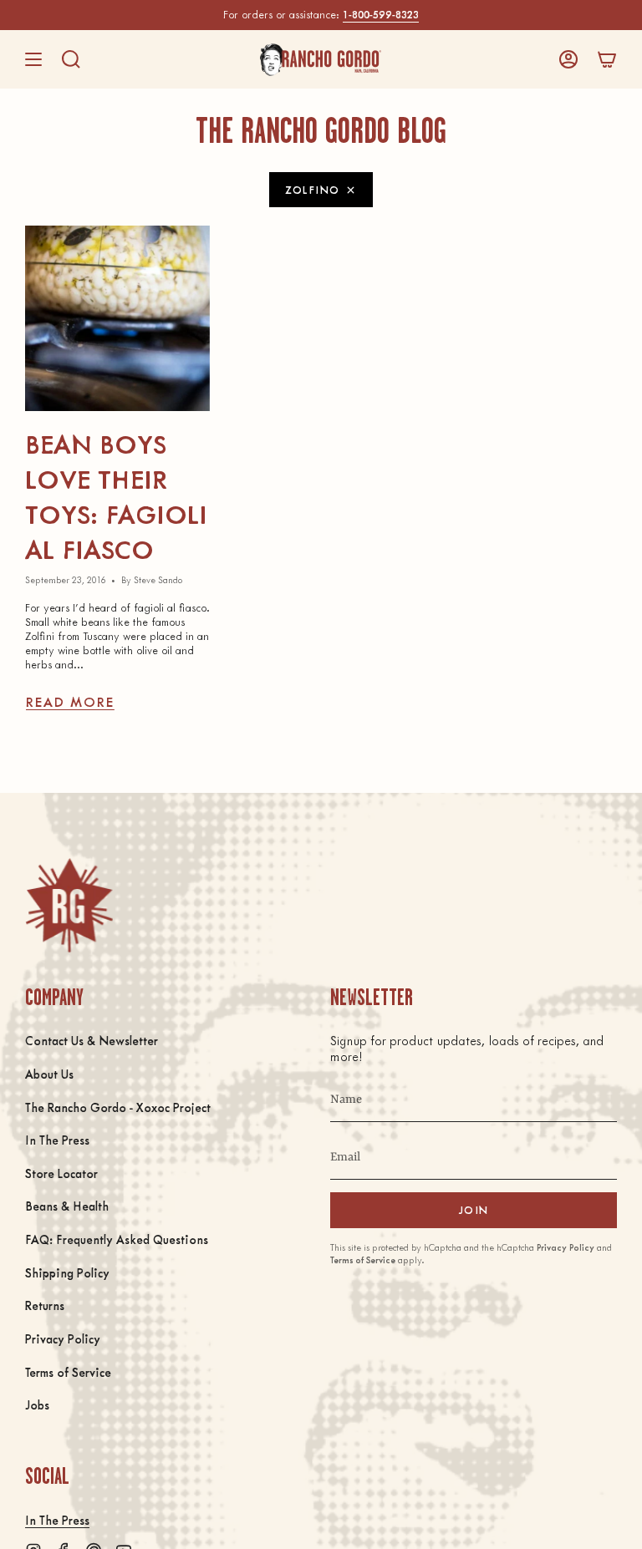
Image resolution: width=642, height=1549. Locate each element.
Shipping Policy (67, 1272)
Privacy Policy (62, 1338)
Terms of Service (68, 1372)
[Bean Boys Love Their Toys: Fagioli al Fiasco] (117, 318)
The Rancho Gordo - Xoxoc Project (118, 1107)
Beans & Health (67, 1205)
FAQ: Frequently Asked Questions (116, 1239)
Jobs (37, 1404)
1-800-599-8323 (381, 14)
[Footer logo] (69, 905)
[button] (71, 59)
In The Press (57, 1139)
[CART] (607, 59)
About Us (49, 1073)
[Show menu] (33, 59)
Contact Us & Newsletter (91, 1040)
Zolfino (312, 189)
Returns (44, 1305)
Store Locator (61, 1173)
